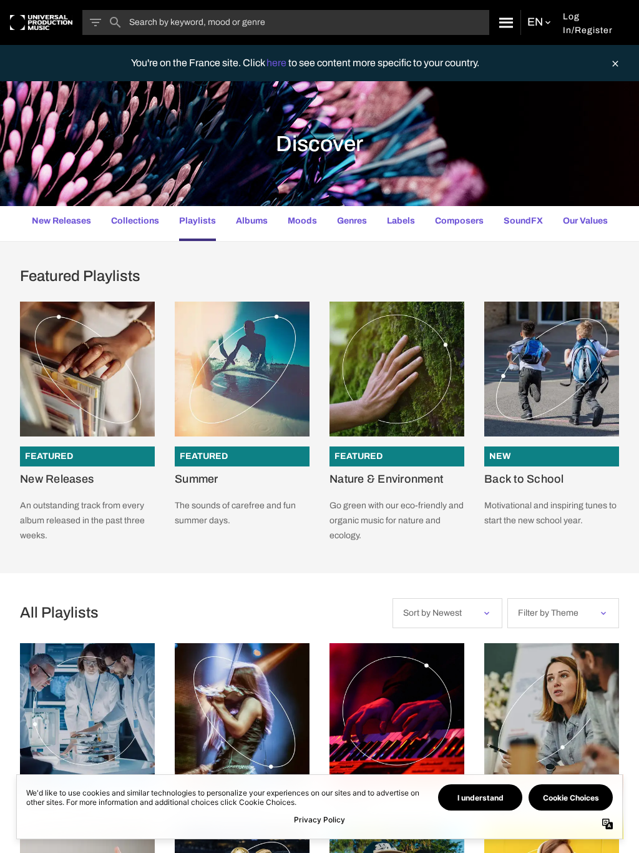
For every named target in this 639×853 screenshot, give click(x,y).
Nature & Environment (386, 479)
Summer (196, 479)
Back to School (524, 479)
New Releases (57, 479)
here (277, 62)
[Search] (504, 22)
